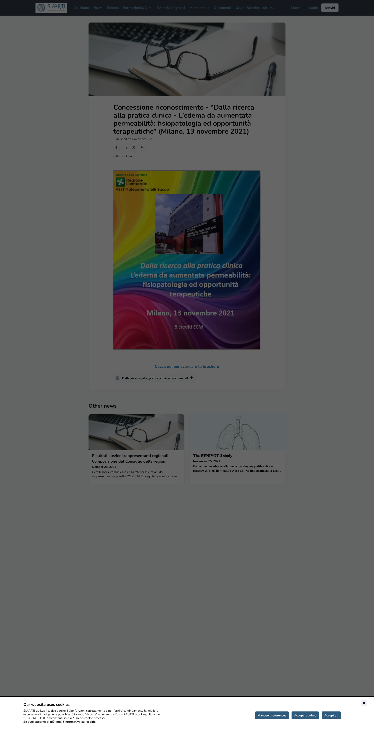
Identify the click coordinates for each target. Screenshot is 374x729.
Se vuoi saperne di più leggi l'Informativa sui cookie (59, 722)
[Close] (364, 703)
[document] (187, 713)
